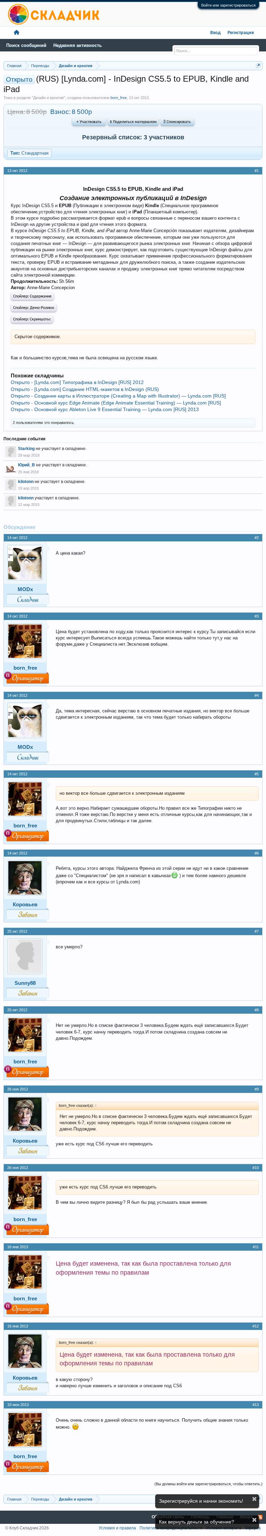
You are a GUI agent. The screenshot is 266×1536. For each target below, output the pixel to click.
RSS (260, 1517)
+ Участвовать (89, 122)
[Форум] (17, 33)
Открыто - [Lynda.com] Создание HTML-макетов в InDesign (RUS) (85, 389)
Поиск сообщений (26, 45)
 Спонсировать (177, 122)
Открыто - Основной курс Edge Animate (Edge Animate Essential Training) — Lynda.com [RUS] (116, 403)
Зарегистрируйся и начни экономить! (201, 1501)
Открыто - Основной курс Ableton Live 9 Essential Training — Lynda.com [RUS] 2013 (105, 409)
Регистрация (241, 32)
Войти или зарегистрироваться (228, 5)
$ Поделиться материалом (133, 122)
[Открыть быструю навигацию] (258, 65)
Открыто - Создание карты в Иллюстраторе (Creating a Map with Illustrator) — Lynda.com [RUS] (118, 396)
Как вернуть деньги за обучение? (196, 1522)
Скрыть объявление (254, 1499)
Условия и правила (117, 1528)
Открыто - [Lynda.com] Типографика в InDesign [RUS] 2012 (77, 382)
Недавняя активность (77, 45)
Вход (215, 32)
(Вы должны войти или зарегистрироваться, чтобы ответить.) (208, 1484)
